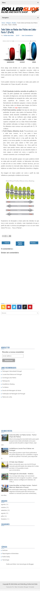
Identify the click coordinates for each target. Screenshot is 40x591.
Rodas (14, 23)
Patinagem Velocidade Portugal (12, 371)
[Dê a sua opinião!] (5, 236)
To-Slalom (5, 387)
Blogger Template (29, 587)
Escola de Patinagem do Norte (11, 390)
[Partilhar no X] (8, 236)
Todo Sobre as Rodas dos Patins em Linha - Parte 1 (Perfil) (19, 31)
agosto (3, 504)
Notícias (4, 550)
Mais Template (19, 587)
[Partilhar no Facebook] (10, 236)
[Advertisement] (14, 330)
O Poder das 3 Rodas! (16, 462)
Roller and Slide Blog (20, 584)
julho (2, 516)
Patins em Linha (7, 397)
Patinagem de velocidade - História (21, 473)
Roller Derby (6, 556)
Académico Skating (8, 384)
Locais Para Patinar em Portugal (12, 374)
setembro (4, 510)
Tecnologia (5, 560)
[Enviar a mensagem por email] (3, 236)
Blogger (31, 564)
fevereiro (4, 519)
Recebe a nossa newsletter (13, 352)
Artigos (8, 23)
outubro (3, 507)
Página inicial (20, 243)
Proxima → (34, 243)
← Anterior (6, 243)
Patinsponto (6, 381)
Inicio (3, 23)
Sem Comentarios (27, 35)
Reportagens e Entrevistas (10, 553)
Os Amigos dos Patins (9, 377)
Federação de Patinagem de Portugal (13, 393)
